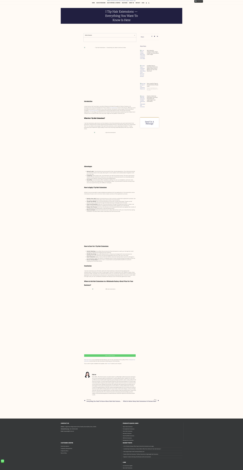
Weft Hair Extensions (127, 438)
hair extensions (113, 107)
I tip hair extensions (93, 110)
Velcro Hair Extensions (127, 467)
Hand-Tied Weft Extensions (128, 435)
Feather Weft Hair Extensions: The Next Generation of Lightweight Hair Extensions (152, 98)
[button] (148, 2)
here (109, 363)
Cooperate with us (64, 450)
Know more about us (65, 446)
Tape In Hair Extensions (128, 426)
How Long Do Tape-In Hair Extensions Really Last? (152, 85)
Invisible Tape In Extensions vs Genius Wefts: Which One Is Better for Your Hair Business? (152, 68)
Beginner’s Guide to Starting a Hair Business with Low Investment (137, 456)
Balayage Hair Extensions (128, 440)
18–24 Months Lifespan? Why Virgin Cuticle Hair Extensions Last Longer (153, 52)
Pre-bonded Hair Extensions (128, 428)
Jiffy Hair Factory (88, 359)
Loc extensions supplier (128, 465)
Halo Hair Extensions (127, 433)
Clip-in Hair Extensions (127, 431)
